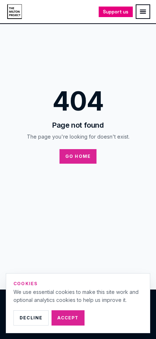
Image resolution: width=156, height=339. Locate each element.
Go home (78, 156)
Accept (67, 317)
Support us (115, 12)
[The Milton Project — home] (14, 11)
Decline (31, 317)
